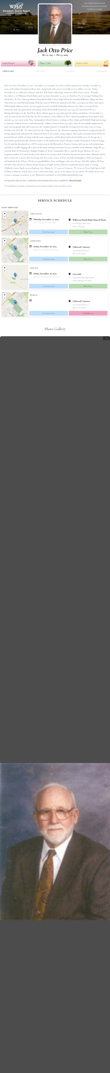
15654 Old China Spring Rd (83, 277)
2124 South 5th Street (81, 250)
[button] (15, 221)
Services (39, 71)
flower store (67, 186)
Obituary (8, 71)
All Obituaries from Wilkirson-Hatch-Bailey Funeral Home (94, 6)
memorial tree (32, 186)
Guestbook (101, 71)
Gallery (70, 71)
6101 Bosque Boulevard (82, 223)
